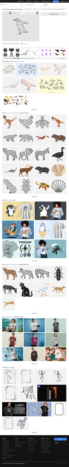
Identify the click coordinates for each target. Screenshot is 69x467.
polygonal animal (28, 9)
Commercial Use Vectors (8, 450)
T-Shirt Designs (6, 442)
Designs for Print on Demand (7, 452)
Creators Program (32, 441)
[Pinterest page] (61, 463)
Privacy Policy (18, 444)
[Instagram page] (57, 463)
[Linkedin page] (66, 463)
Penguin (10, 200)
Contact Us (31, 448)
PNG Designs (5, 444)
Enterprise (30, 444)
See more (34, 109)
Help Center (18, 446)
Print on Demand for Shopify (7, 457)
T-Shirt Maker (44, 448)
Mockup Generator (46, 444)
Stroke (10, 367)
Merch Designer (45, 441)
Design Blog (5, 441)
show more (61, 58)
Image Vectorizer (45, 446)
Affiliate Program (32, 442)
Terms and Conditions (21, 442)
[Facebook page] (59, 463)
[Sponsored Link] (11, 53)
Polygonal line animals (18, 61)
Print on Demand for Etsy (8, 455)
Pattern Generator (46, 452)
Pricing (17, 441)
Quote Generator (45, 450)
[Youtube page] (64, 463)
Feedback (30, 450)
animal (34, 9)
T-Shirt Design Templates (5, 447)
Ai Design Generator (46, 442)
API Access (31, 446)
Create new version (29, 13)
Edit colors (17, 13)
